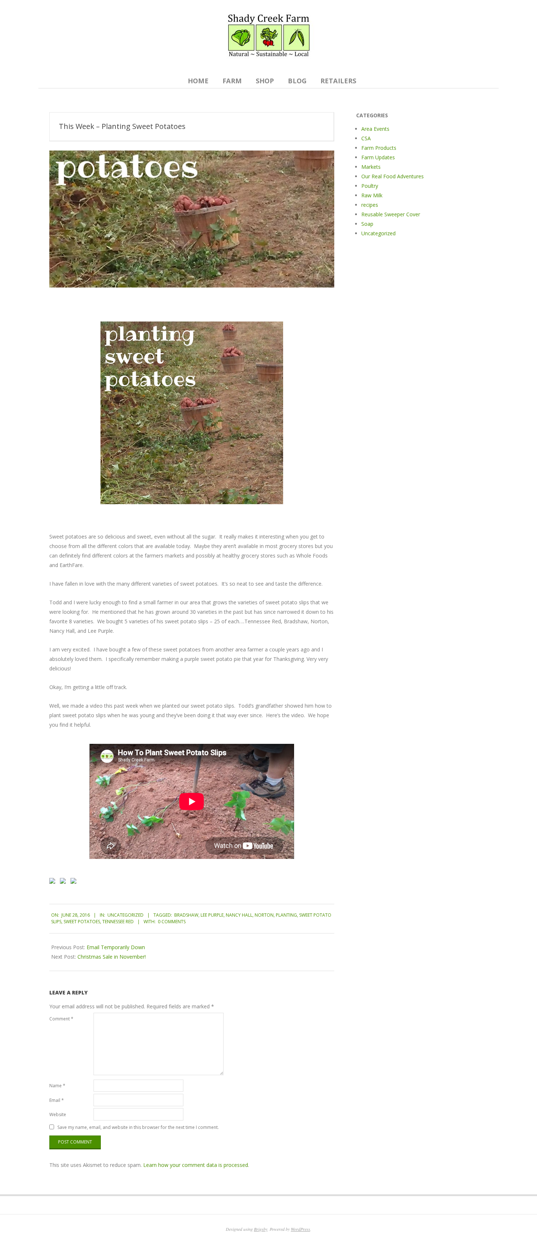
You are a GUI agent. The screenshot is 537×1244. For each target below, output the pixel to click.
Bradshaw (186, 915)
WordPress (300, 1229)
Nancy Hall (239, 915)
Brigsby (260, 1229)
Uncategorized (125, 915)
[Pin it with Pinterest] (75, 882)
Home (198, 80)
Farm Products (378, 147)
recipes (369, 204)
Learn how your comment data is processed (195, 1164)
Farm (232, 80)
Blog (297, 80)
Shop (265, 80)
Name (57, 1086)
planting (286, 915)
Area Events (375, 128)
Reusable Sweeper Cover (390, 214)
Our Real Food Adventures (392, 176)
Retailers (338, 80)
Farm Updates (378, 157)
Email (56, 1100)
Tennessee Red (118, 921)
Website (57, 1114)
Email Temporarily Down (116, 947)
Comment (61, 1019)
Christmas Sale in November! (111, 956)
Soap (367, 223)
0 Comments (172, 921)
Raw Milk (371, 195)
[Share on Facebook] (53, 882)
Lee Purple (212, 915)
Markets (371, 166)
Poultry (369, 185)
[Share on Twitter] (64, 882)
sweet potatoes (82, 921)
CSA (366, 138)
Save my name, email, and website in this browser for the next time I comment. (138, 1127)
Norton (264, 915)
